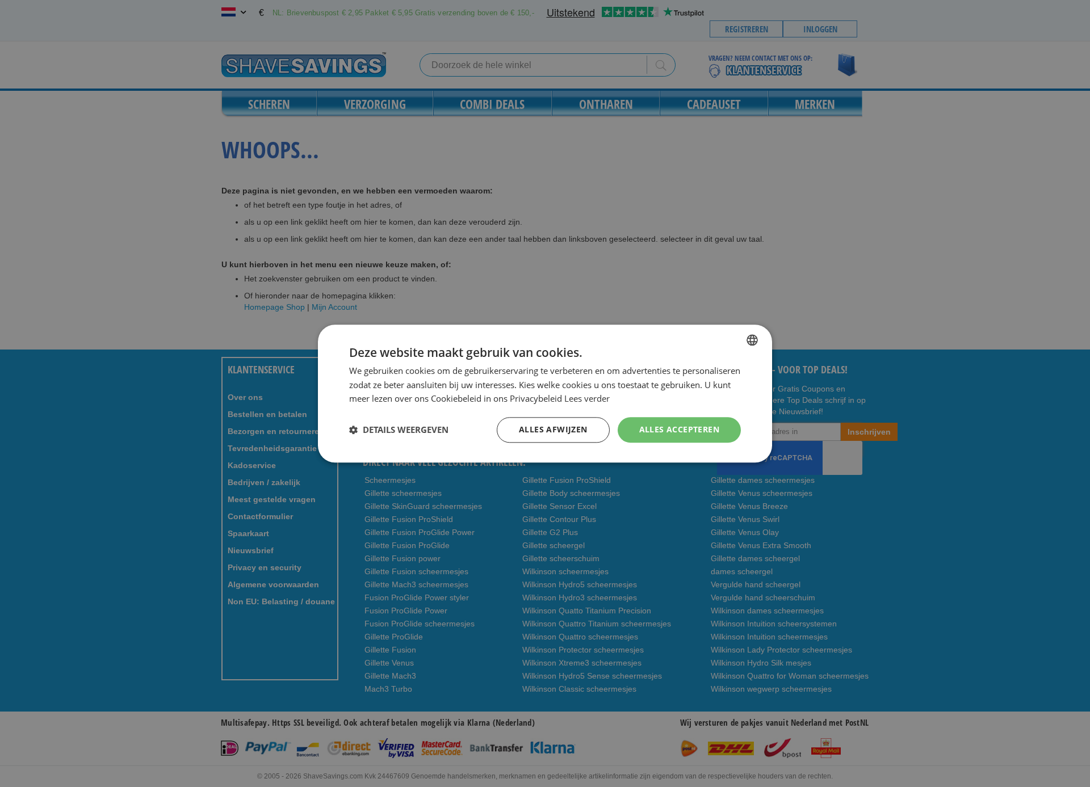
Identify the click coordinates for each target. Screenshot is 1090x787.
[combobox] (752, 340)
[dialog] (545, 393)
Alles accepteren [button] (679, 429)
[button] (398, 430)
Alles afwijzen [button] (553, 429)
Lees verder (587, 399)
